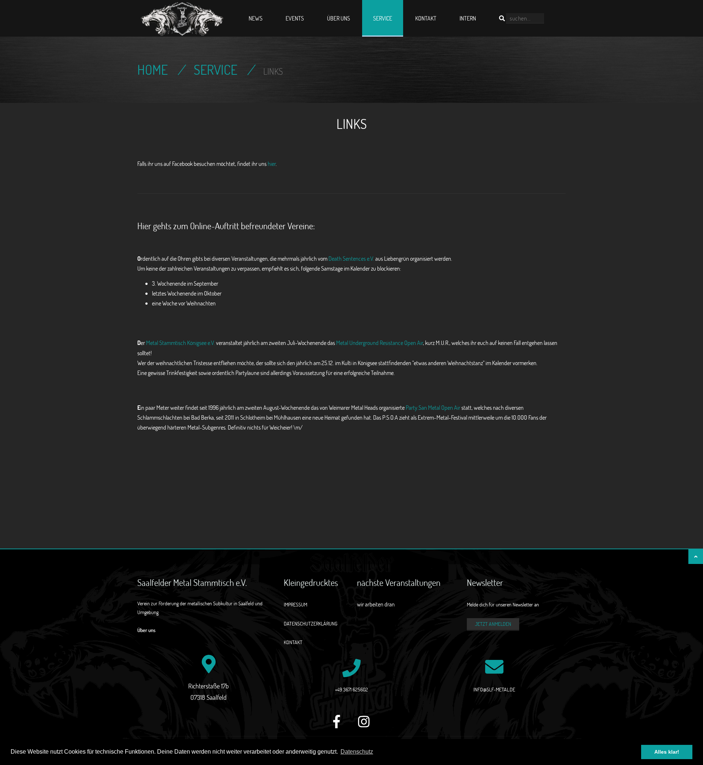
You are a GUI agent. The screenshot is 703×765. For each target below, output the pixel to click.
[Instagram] (364, 725)
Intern (468, 18)
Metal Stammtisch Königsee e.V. (180, 342)
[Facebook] (336, 725)
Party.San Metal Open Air (433, 407)
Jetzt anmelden (493, 623)
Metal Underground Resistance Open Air (379, 342)
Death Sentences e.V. (351, 258)
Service (382, 18)
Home (152, 69)
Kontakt (425, 18)
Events (295, 18)
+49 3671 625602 (351, 689)
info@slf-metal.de (494, 689)
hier (272, 163)
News (256, 18)
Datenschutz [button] (357, 752)
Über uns (338, 18)
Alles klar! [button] (666, 752)
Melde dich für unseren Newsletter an (503, 604)
